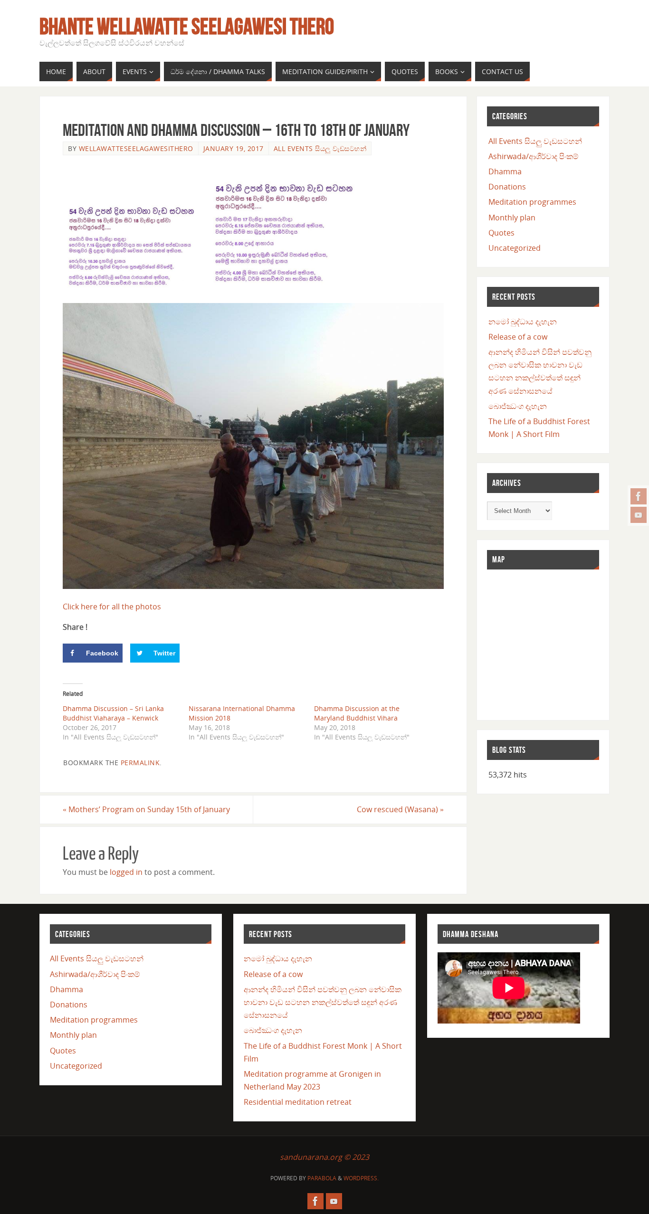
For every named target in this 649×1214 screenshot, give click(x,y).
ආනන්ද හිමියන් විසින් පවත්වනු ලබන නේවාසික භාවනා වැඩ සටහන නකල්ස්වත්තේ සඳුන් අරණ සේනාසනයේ (322, 1002)
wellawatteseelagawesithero (136, 148)
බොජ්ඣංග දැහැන (517, 406)
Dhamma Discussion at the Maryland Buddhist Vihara (357, 713)
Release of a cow (517, 337)
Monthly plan (511, 217)
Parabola (321, 1178)
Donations (507, 186)
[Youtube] (638, 515)
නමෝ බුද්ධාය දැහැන (522, 321)
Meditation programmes (532, 202)
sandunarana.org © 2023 (324, 1157)
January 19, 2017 (233, 148)
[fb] (638, 496)
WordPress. (361, 1178)
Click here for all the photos (112, 606)
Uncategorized (514, 248)
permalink (140, 762)
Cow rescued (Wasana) (400, 809)
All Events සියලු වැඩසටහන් (320, 148)
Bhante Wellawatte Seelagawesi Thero (186, 26)
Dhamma (505, 171)
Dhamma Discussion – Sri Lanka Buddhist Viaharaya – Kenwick (113, 713)
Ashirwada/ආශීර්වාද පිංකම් (533, 156)
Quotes (501, 233)
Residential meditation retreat (298, 1102)
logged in (126, 872)
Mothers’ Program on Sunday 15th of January (146, 809)
